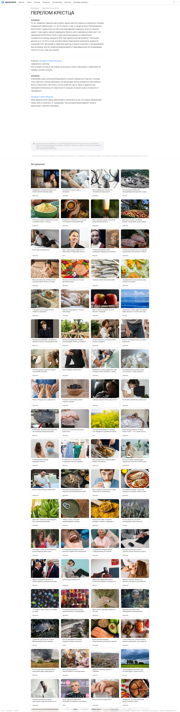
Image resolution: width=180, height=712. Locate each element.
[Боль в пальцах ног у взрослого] (45, 393)
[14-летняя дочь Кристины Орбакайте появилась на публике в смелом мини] (75, 693)
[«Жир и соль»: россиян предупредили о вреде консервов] (75, 513)
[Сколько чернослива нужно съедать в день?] (75, 393)
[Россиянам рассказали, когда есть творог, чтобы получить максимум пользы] (135, 363)
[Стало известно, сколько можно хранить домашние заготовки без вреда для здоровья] (135, 633)
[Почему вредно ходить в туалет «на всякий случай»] (45, 363)
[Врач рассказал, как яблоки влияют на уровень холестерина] (135, 213)
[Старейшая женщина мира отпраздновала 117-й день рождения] (105, 543)
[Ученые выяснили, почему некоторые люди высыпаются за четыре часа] (45, 693)
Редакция (105, 710)
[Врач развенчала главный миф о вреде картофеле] (105, 453)
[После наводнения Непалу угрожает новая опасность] (75, 633)
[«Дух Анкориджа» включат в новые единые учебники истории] (45, 573)
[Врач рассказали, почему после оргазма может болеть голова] (45, 273)
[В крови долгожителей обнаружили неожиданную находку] (135, 603)
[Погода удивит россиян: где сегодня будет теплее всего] (135, 663)
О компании (9, 710)
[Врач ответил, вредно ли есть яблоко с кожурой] (105, 303)
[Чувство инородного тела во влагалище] (75, 303)
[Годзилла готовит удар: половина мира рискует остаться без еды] (135, 303)
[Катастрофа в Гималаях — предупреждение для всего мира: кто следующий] (135, 183)
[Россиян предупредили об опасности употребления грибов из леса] (75, 483)
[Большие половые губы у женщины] (75, 183)
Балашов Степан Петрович (50, 61)
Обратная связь (135, 710)
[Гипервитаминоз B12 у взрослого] (105, 393)
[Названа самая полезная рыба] (105, 273)
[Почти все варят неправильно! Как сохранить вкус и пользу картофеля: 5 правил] (45, 213)
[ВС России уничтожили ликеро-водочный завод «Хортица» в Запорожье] (45, 663)
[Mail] (3, 2)
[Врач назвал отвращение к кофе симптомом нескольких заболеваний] (105, 483)
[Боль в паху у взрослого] (75, 573)
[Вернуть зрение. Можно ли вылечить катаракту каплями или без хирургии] (135, 573)
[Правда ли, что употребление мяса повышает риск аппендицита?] (135, 693)
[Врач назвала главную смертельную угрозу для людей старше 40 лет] (105, 633)
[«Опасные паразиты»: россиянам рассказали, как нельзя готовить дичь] (135, 243)
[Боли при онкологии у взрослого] (135, 393)
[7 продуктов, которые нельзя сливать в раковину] (45, 303)
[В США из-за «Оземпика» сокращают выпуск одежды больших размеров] (75, 453)
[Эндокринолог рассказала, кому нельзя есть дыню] (135, 273)
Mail (3, 710)
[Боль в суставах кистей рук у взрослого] (75, 423)
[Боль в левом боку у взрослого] (45, 483)
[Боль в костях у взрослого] (105, 693)
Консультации (35, 8)
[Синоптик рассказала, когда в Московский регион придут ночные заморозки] (45, 633)
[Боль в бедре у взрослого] (75, 363)
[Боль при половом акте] (45, 243)
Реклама (16, 710)
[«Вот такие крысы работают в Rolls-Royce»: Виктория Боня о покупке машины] (75, 243)
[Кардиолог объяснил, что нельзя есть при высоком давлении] (75, 213)
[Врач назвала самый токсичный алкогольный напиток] (105, 213)
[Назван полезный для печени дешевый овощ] (75, 273)
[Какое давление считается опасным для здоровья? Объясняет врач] (105, 183)
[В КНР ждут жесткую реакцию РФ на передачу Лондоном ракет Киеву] (45, 423)
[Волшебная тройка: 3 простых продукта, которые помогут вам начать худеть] (135, 483)
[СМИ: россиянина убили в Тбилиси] (105, 663)
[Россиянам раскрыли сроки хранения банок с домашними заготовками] (75, 603)
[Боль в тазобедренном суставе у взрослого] (135, 333)
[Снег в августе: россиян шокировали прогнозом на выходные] (135, 513)
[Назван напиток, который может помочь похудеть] (105, 333)
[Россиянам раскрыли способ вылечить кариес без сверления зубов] (75, 543)
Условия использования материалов (120, 710)
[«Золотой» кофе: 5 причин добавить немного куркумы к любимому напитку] (105, 513)
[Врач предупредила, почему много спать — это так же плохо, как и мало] (135, 423)
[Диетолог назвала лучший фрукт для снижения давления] (45, 513)
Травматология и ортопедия (50, 8)
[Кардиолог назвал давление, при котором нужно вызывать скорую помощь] (105, 363)
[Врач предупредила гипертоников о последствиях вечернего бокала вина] (75, 663)
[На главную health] (10, 2)
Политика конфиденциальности (168, 710)
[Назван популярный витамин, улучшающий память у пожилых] (75, 333)
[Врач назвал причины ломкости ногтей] (105, 603)
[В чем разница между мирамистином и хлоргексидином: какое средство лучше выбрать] (45, 453)
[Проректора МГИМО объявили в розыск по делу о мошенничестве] (45, 333)
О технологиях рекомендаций (150, 710)
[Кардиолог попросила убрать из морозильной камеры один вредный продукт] (45, 183)
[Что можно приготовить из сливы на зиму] (45, 603)
